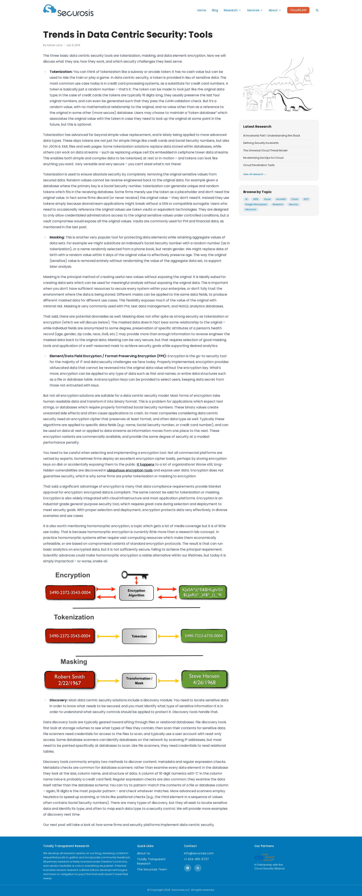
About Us (143, 853)
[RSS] (198, 868)
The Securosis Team (152, 869)
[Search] (317, 10)
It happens (145, 464)
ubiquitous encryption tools (130, 470)
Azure (267, 199)
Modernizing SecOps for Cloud (263, 158)
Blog (215, 10)
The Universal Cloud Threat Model (265, 150)
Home (201, 10)
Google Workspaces (256, 204)
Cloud (294, 199)
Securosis (250, 209)
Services (253, 10)
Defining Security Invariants (261, 143)
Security (293, 204)
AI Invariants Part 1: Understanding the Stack (271, 135)
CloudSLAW (298, 10)
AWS (255, 199)
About (273, 10)
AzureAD (281, 199)
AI (246, 199)
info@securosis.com (199, 853)
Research (231, 10)
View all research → (254, 174)
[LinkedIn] (187, 868)
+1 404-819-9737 (196, 859)
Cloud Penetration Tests (259, 165)
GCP (306, 199)
